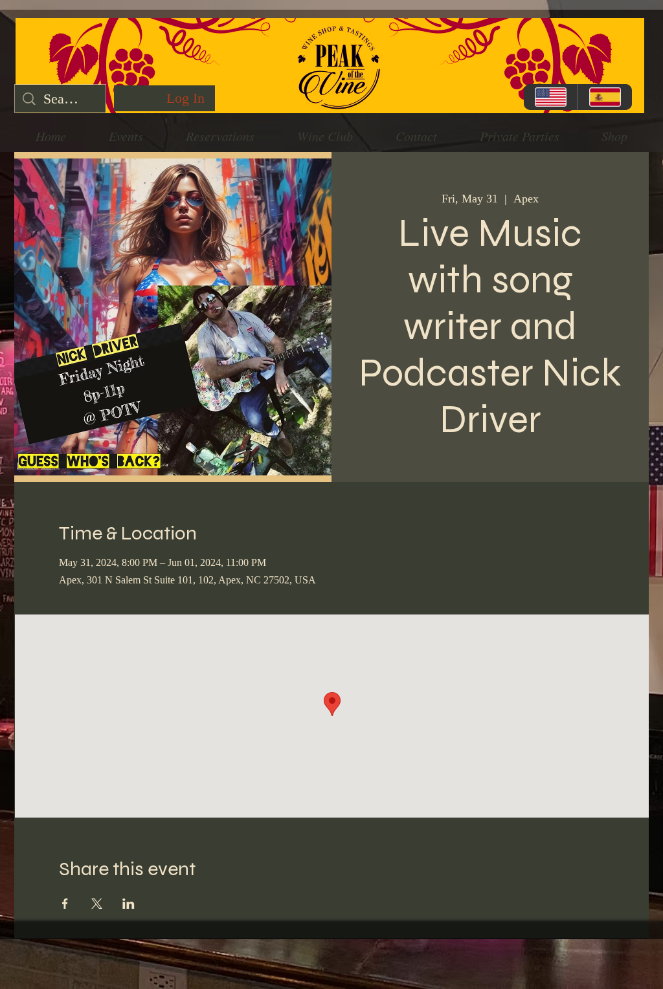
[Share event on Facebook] (65, 903)
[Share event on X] (97, 903)
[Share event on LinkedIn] (128, 903)
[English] (551, 97)
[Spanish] (605, 97)
